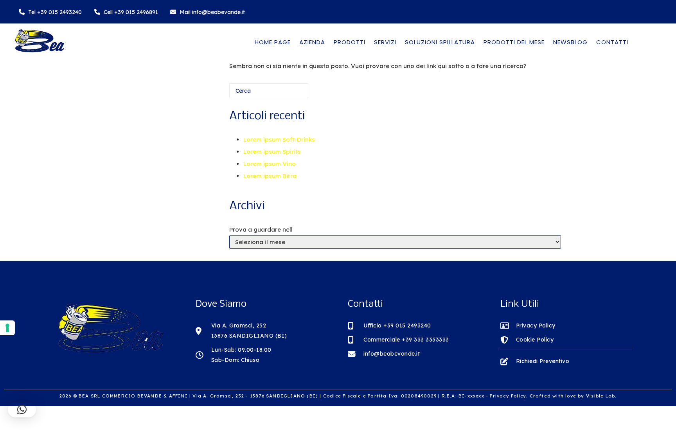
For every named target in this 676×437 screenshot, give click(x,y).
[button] (22, 409)
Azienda (312, 42)
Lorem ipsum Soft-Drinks (279, 139)
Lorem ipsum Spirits (272, 151)
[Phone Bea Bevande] (50, 12)
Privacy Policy (508, 396)
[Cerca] (291, 93)
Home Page (273, 42)
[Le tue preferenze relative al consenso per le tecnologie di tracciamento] (7, 327)
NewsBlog (570, 42)
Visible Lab (600, 396)
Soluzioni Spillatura (440, 42)
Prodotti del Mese (514, 42)
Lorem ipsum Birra (270, 176)
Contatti (612, 42)
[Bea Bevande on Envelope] (207, 12)
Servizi (385, 42)
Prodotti (349, 42)
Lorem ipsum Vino (269, 163)
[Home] (39, 51)
